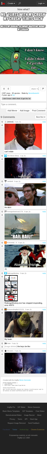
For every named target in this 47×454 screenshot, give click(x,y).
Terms (20, 419)
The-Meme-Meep (13, 156)
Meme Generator (25, 380)
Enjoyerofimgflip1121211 (15, 309)
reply (44, 122)
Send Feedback (33, 423)
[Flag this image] (43, 89)
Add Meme (12, 111)
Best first (39, 117)
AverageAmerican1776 (15, 211)
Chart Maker (40, 411)
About (39, 415)
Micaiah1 (10, 351)
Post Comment (38, 111)
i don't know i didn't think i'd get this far (16, 98)
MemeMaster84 (33, 93)
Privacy (12, 419)
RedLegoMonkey (13, 273)
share (33, 89)
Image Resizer (29, 415)
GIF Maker (21, 407)
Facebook (6, 429)
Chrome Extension (37, 429)
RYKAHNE (11, 242)
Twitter (14, 429)
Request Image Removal (17, 423)
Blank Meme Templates (11, 411)
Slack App (33, 419)
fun (14, 95)
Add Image (24, 111)
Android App (24, 429)
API (26, 419)
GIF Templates (27, 411)
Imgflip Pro (11, 407)
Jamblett (10, 181)
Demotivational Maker (14, 415)
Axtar (9, 343)
